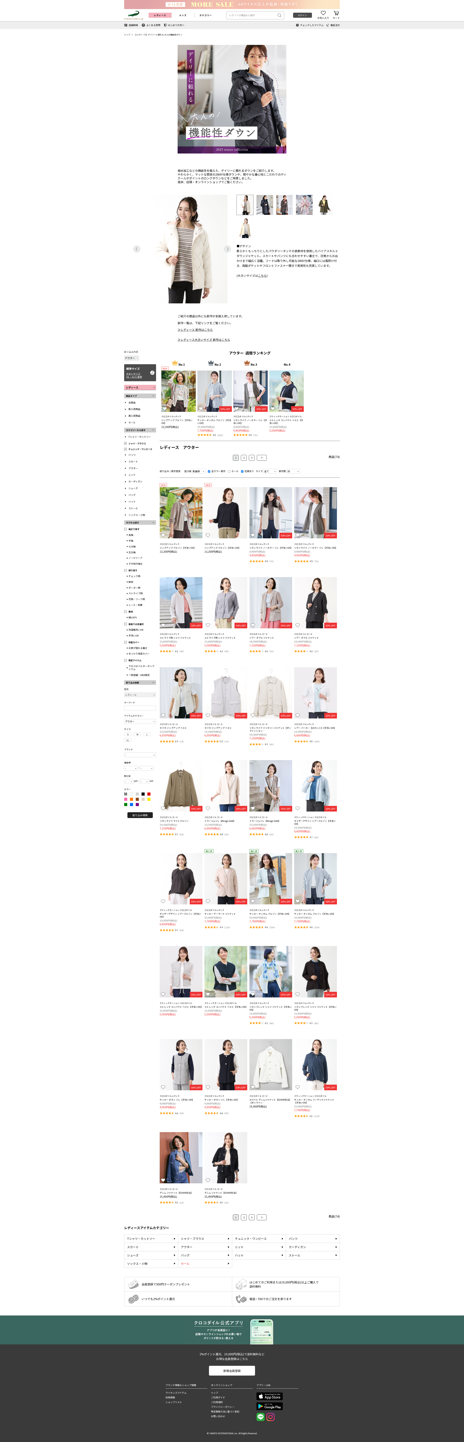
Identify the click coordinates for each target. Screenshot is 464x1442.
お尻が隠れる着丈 (138, 648)
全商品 (132, 402)
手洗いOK (134, 635)
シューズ (133, 488)
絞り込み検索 (140, 815)
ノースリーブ (135, 558)
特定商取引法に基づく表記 (225, 1411)
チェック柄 (134, 576)
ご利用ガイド (218, 1397)
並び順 (187, 471)
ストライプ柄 (136, 593)
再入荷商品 (134, 415)
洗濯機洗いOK (136, 629)
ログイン (302, 15)
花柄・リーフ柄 (137, 599)
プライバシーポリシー (223, 1407)
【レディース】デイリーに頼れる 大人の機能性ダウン (158, 34)
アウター (133, 468)
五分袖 (132, 552)
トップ (127, 34)
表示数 (282, 471)
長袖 (131, 535)
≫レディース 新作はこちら (195, 329)
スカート (133, 461)
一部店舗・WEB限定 (139, 675)
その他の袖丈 (136, 563)
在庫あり (249, 471)
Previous (136, 249)
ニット (132, 474)
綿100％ (133, 617)
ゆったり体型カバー (139, 653)
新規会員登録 (232, 1371)
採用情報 (170, 1397)
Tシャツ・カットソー (140, 436)
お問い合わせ (218, 1416)
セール (132, 422)
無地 (131, 582)
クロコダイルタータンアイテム (141, 667)
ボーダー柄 (134, 587)
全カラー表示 (218, 471)
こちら (262, 275)
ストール (133, 508)
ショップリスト (173, 1402)
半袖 (131, 540)
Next (227, 249)
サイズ (259, 471)
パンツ (132, 455)
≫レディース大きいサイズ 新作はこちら (204, 339)
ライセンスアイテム (176, 1392)
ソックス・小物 (137, 515)
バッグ (132, 495)
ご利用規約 (217, 1402)
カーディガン (135, 481)
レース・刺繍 (135, 605)
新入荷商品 (134, 409)
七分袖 (132, 546)
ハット (132, 501)
